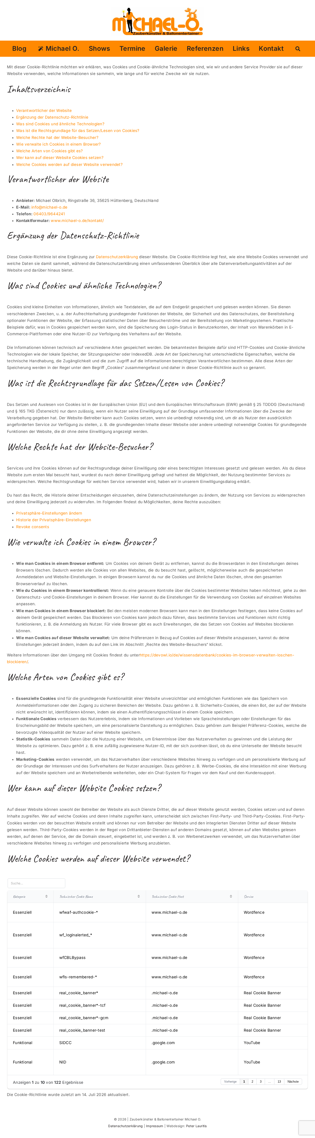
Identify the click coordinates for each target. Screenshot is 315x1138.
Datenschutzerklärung (117, 257)
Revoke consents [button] (32, 526)
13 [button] (279, 1081)
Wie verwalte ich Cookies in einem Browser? (58, 144)
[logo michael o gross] (157, 8)
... (269, 1081)
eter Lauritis (197, 1126)
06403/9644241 (49, 214)
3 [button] (261, 1081)
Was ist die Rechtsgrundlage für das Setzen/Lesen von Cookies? (78, 130)
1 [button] (244, 1081)
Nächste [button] (293, 1081)
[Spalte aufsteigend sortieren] (46, 896)
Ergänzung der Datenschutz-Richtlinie (52, 117)
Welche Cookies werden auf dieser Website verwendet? (69, 164)
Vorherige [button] (230, 1081)
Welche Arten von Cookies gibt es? (49, 151)
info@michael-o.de (49, 207)
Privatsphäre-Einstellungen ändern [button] (49, 513)
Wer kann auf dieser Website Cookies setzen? (60, 157)
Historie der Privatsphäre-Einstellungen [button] (53, 520)
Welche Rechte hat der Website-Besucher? (57, 137)
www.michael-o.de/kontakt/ (77, 220)
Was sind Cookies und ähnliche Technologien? (60, 124)
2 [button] (252, 1081)
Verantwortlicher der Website (44, 110)
